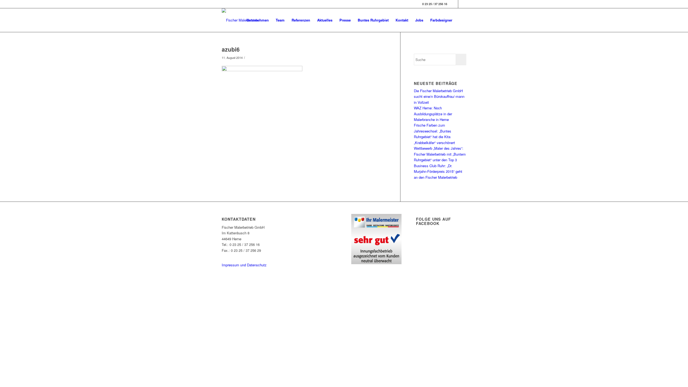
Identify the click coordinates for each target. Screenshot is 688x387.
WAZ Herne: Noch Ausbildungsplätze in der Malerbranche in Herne (433, 113)
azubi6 (231, 49)
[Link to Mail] (462, 4)
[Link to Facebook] (454, 4)
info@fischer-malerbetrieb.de (244, 256)
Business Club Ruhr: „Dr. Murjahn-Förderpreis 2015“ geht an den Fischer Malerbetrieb (438, 171)
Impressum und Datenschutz (244, 264)
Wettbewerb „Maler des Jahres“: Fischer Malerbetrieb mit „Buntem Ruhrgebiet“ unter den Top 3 (440, 154)
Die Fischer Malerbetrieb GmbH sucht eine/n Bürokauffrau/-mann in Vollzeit (439, 96)
